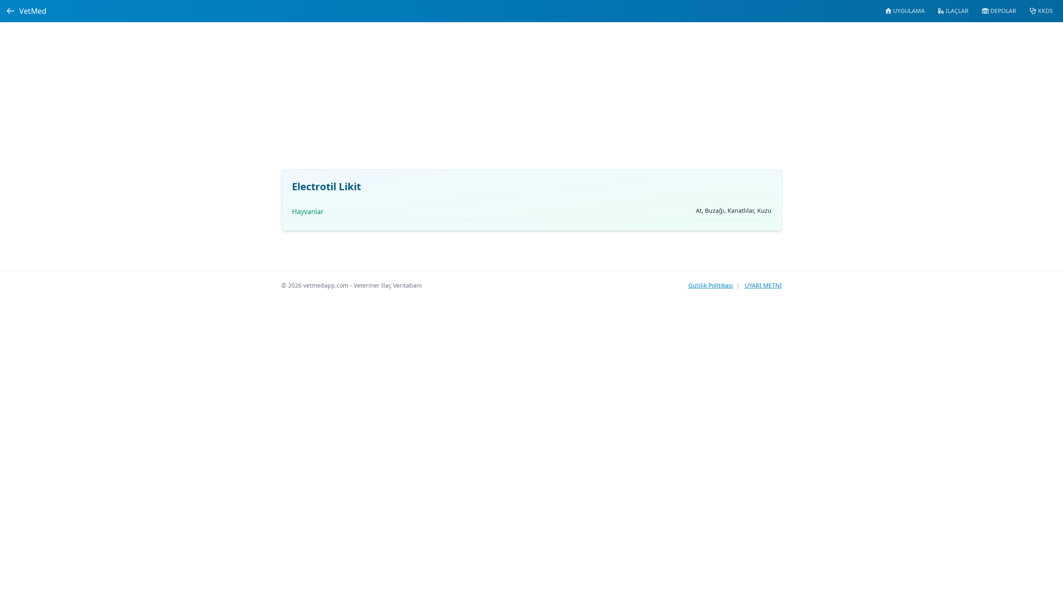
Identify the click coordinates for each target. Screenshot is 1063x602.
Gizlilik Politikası (710, 285)
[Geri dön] (10, 11)
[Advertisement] (532, 100)
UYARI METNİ (763, 285)
